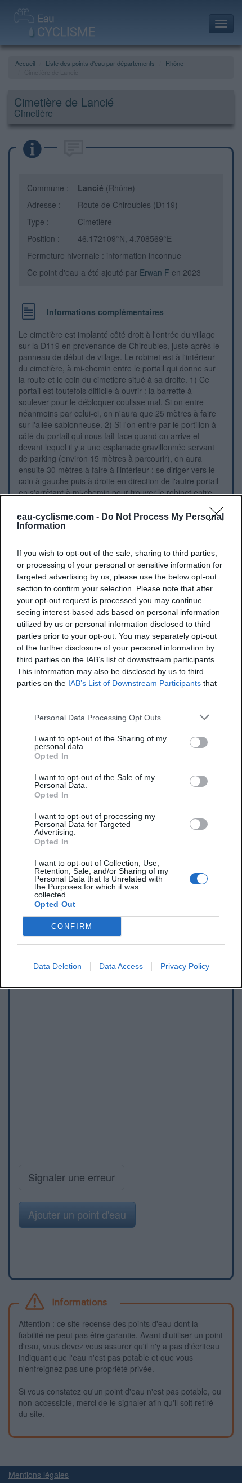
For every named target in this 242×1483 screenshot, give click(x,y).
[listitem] (121, 717)
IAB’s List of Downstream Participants (134, 683)
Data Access (121, 966)
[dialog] (121, 741)
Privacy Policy (184, 966)
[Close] (220, 517)
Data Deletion (57, 966)
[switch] (199, 742)
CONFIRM (72, 926)
